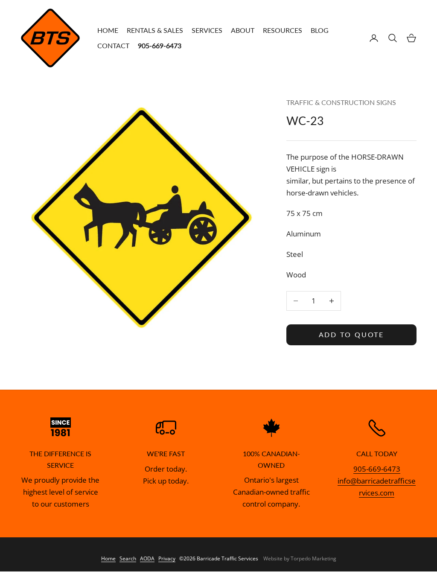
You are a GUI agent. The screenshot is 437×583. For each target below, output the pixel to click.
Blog (320, 30)
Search (127, 558)
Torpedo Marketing (313, 558)
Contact (113, 46)
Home (107, 30)
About (242, 30)
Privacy (166, 558)
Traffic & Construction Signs (341, 102)
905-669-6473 (376, 469)
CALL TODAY (376, 454)
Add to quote (352, 334)
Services (207, 30)
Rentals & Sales (155, 30)
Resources (282, 30)
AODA (147, 558)
